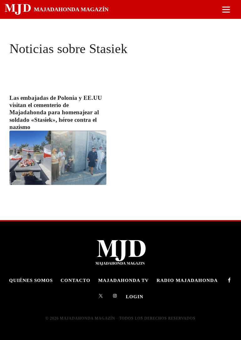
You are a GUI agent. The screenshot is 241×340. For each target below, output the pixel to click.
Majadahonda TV (123, 280)
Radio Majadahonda (187, 280)
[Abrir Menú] (226, 9)
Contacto (75, 280)
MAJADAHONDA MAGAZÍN (71, 9)
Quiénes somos (31, 280)
